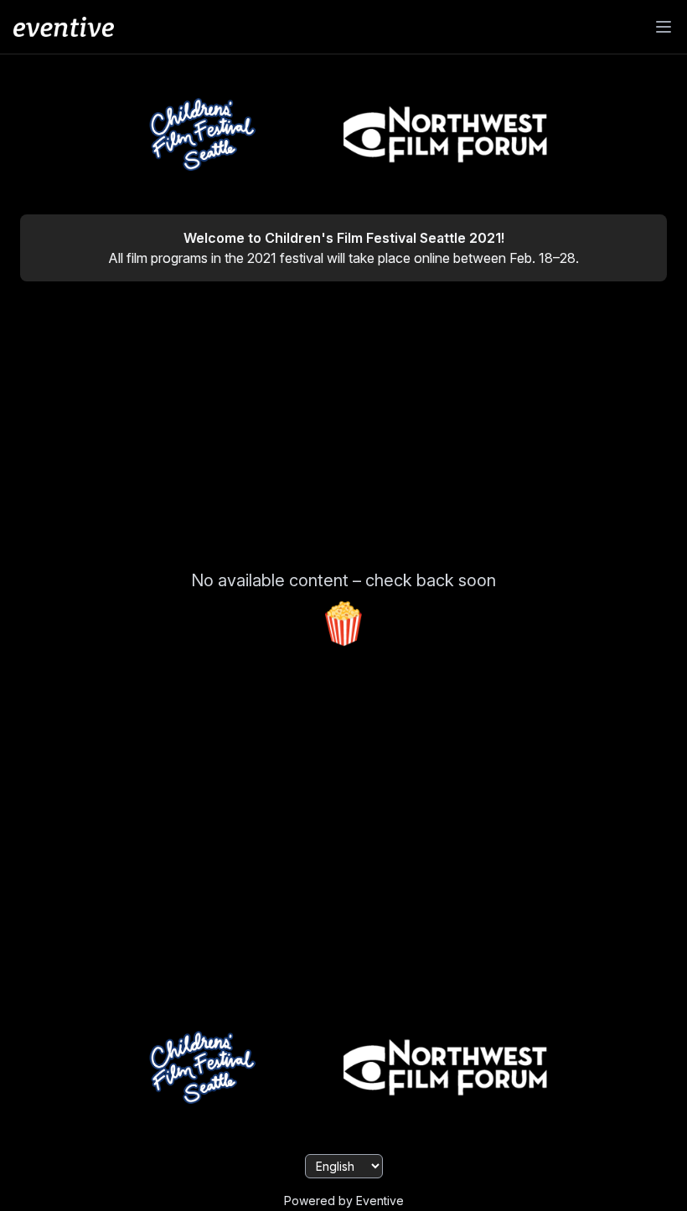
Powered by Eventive (344, 1200)
